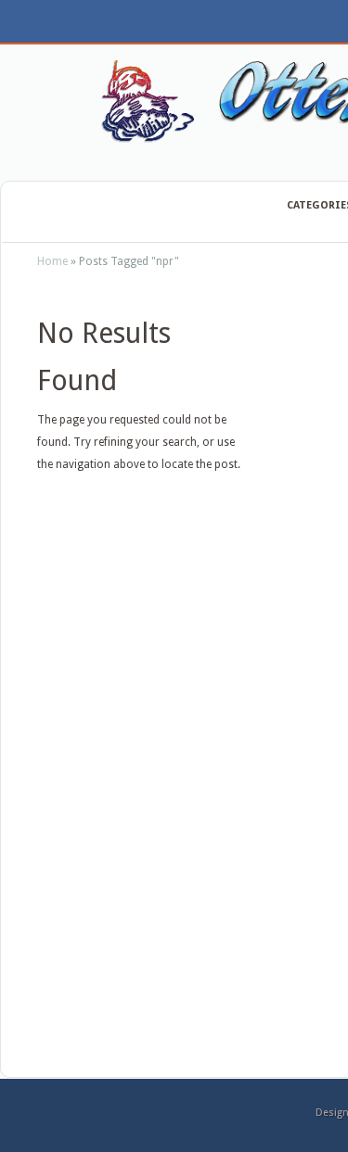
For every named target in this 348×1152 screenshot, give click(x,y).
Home (52, 261)
